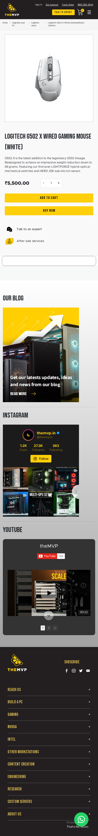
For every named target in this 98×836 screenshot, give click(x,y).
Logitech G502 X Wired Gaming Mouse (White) (66, 24)
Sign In (38, 5)
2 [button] (48, 628)
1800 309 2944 (85, 5)
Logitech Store (35, 24)
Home (5, 23)
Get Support (52, 5)
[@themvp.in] (28, 435)
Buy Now (49, 210)
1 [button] (42, 628)
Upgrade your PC (18, 24)
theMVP (49, 546)
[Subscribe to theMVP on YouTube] (51, 556)
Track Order (68, 5)
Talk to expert (63, 12)
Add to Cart (49, 198)
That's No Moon (77, 826)
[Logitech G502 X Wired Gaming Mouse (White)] (49, 78)
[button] (49, 570)
